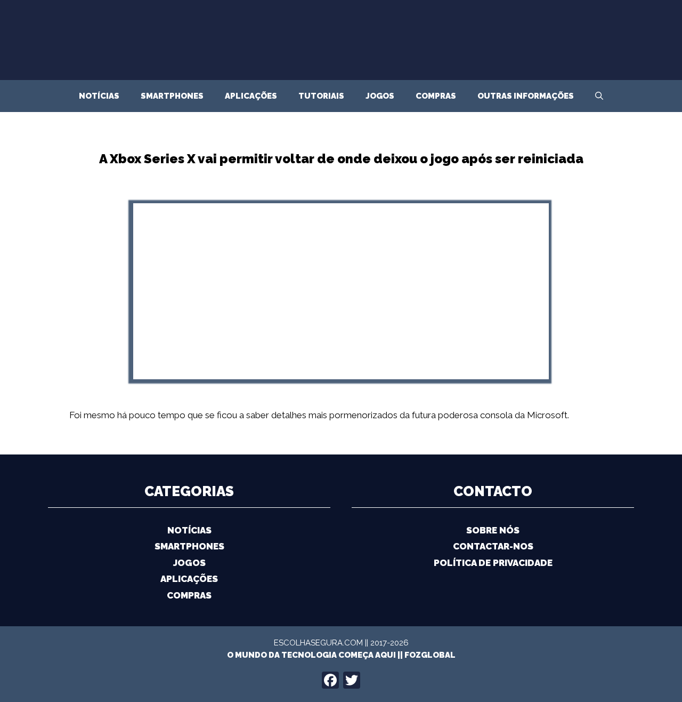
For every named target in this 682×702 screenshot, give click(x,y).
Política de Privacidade (493, 562)
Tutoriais (321, 96)
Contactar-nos (493, 546)
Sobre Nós (492, 530)
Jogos (380, 96)
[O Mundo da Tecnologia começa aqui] (341, 60)
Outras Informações (525, 96)
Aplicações (251, 96)
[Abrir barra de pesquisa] (599, 96)
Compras (436, 96)
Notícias (99, 96)
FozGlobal (430, 655)
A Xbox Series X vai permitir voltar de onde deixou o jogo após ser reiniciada (341, 158)
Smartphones (172, 96)
